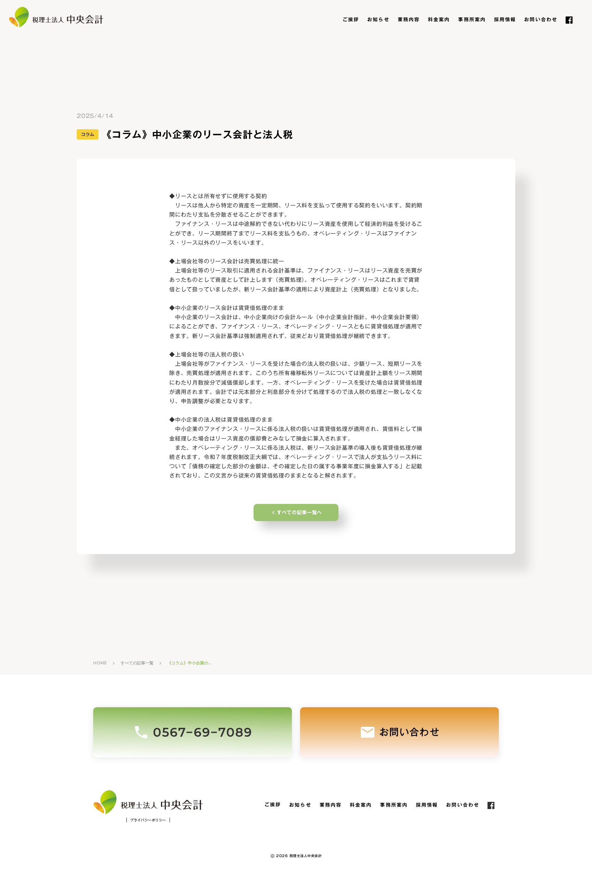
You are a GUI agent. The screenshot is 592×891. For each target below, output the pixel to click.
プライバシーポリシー (148, 820)
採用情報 (505, 19)
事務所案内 (472, 19)
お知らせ (378, 19)
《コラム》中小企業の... (189, 662)
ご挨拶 (351, 19)
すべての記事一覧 (137, 662)
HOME (100, 662)
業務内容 (409, 19)
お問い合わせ (540, 19)
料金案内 (439, 19)
